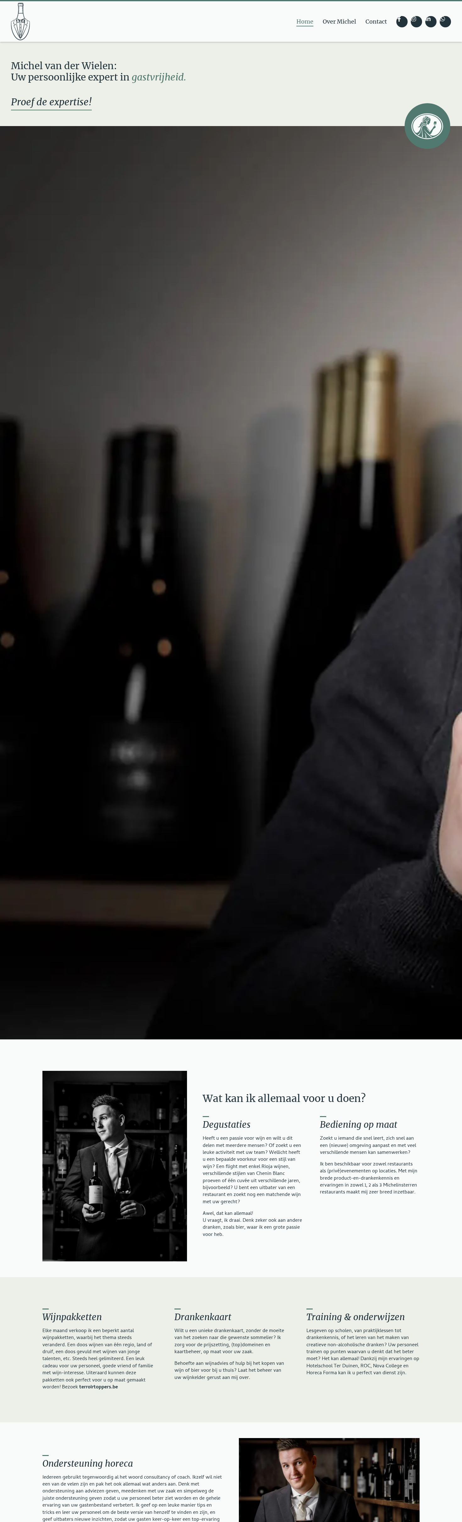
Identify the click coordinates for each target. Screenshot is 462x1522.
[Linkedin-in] (431, 21)
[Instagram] (416, 21)
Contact (376, 21)
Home (304, 21)
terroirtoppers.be (98, 1387)
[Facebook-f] (402, 21)
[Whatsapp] (445, 21)
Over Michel (339, 21)
